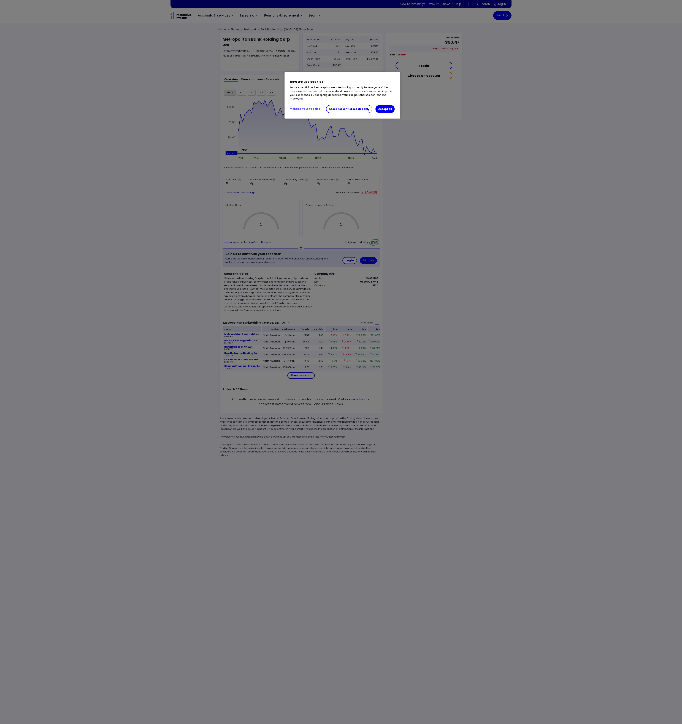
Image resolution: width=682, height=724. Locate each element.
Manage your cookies (305, 109)
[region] (342, 95)
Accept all (385, 109)
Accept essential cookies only (349, 109)
